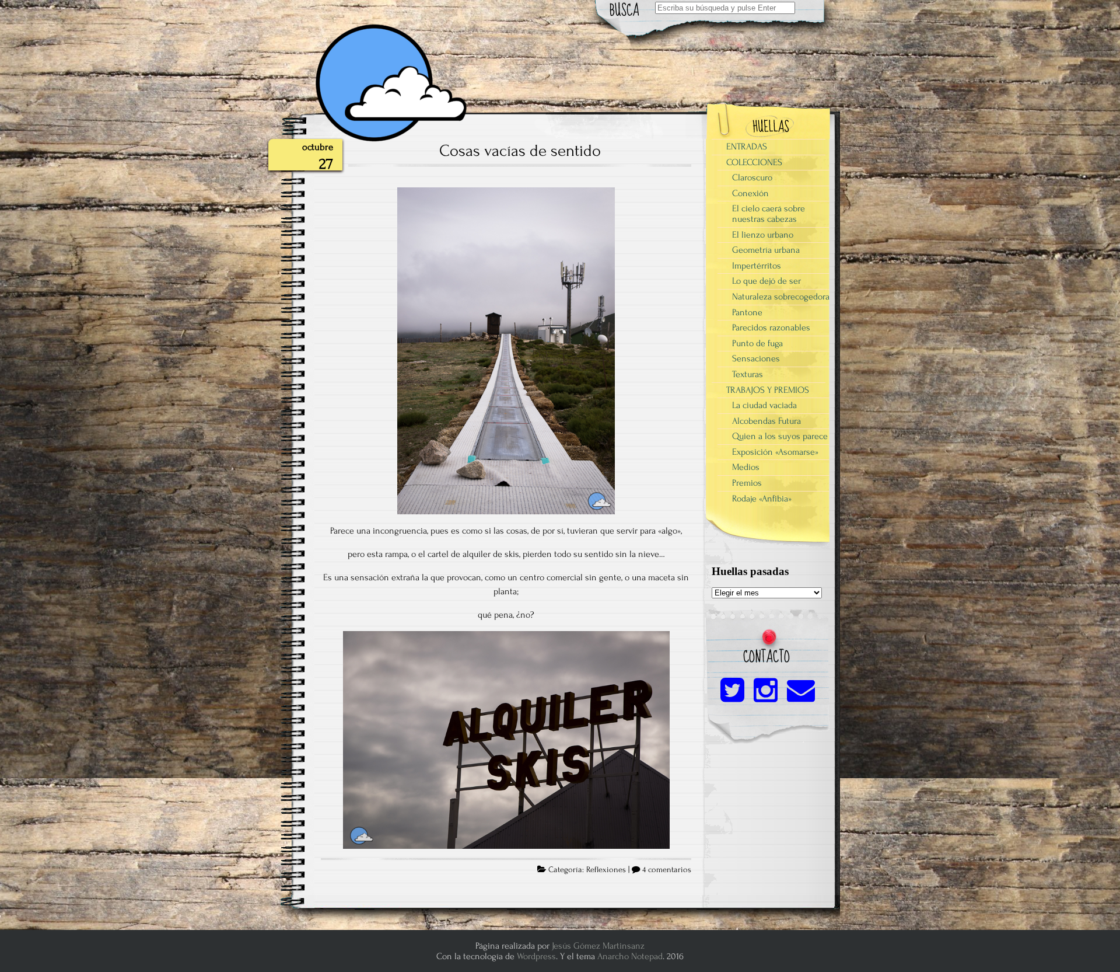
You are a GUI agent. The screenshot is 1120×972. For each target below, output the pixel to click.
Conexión (750, 193)
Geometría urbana (766, 250)
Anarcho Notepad (630, 956)
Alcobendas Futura (766, 421)
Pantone (747, 312)
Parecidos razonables (771, 327)
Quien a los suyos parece (780, 436)
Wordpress (536, 956)
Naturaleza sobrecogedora (781, 296)
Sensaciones (756, 358)
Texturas (747, 374)
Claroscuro (752, 177)
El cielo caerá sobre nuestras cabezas (768, 213)
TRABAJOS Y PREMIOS (767, 390)
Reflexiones (606, 870)
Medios (746, 467)
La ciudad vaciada (764, 405)
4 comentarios (666, 870)
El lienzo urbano (762, 234)
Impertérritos (756, 265)
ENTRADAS (746, 146)
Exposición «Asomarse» (775, 452)
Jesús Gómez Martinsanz (598, 945)
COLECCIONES (754, 162)
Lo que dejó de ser (766, 281)
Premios (747, 483)
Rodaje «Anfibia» (762, 498)
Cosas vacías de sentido (520, 150)
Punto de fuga (757, 343)
